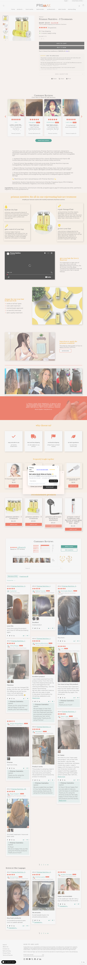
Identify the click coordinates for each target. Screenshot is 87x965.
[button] (8, 962)
